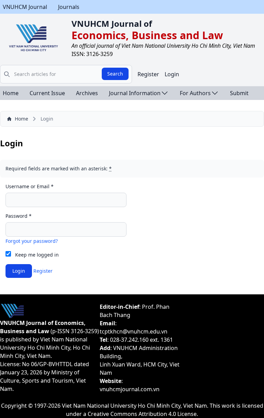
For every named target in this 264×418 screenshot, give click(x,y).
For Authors (195, 93)
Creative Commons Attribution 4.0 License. (143, 414)
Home (11, 93)
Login (172, 74)
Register (148, 74)
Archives (87, 93)
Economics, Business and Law (147, 35)
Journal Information (135, 93)
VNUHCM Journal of (112, 23)
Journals (68, 7)
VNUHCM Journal (25, 7)
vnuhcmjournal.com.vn (130, 389)
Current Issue (47, 93)
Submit (239, 93)
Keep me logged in (37, 254)
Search (115, 73)
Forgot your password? (32, 241)
